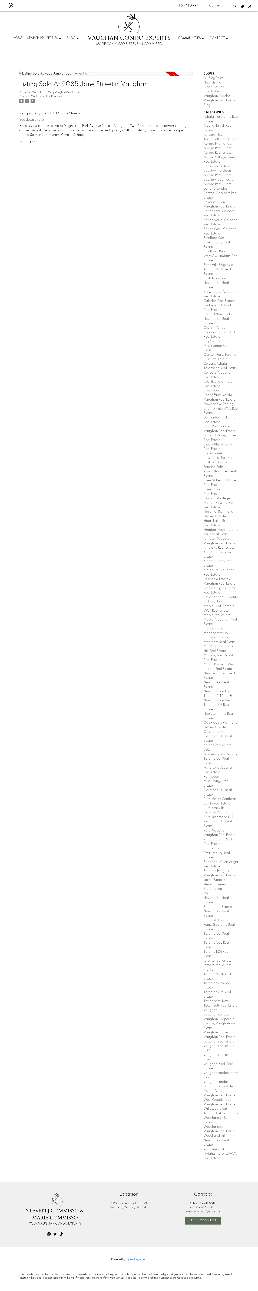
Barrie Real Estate (217, 166)
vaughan (210, 1010)
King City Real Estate (219, 547)
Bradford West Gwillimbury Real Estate (217, 242)
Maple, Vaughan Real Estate (47, 96)
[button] (234, 6)
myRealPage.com (136, 1259)
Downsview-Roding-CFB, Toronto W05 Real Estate (221, 409)
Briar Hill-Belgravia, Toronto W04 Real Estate (219, 269)
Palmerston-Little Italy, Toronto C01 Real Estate (221, 759)
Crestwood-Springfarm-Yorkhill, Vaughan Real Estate (219, 395)
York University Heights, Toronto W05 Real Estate (220, 1154)
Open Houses (214, 87)
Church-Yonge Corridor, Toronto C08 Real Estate (220, 332)
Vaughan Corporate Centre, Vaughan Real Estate (220, 1024)
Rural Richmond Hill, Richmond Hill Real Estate (219, 822)
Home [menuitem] (18, 38)
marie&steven (214, 628)
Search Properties (42, 38)
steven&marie (214, 879)
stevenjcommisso (217, 884)
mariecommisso (216, 633)
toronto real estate (218, 960)
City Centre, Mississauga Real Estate (217, 346)
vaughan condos (216, 1014)
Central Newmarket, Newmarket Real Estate (219, 319)
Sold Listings (213, 91)
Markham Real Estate (220, 642)
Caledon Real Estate (219, 301)
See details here (31, 119)
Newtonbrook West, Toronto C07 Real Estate (219, 705)
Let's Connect (203, 1220)
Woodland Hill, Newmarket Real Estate (216, 1140)
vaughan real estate (219, 1041)
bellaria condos (215, 188)
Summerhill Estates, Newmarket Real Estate (219, 911)
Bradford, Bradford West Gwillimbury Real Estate (221, 256)
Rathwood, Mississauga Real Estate (217, 781)
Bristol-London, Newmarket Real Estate (216, 283)
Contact (217, 38)
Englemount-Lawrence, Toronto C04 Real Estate (218, 458)
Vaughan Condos (217, 96)
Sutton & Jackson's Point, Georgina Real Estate (219, 925)
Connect (215, 5)
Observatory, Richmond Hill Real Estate (218, 736)
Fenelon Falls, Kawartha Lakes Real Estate (220, 471)
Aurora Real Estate (218, 152)
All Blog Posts (213, 78)
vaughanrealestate (218, 1086)
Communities (189, 38)
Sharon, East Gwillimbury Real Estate (217, 853)
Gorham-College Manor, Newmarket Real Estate (218, 503)
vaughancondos (216, 1082)
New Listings (213, 82)
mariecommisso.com (219, 637)
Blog (71, 38)
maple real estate (217, 615)
